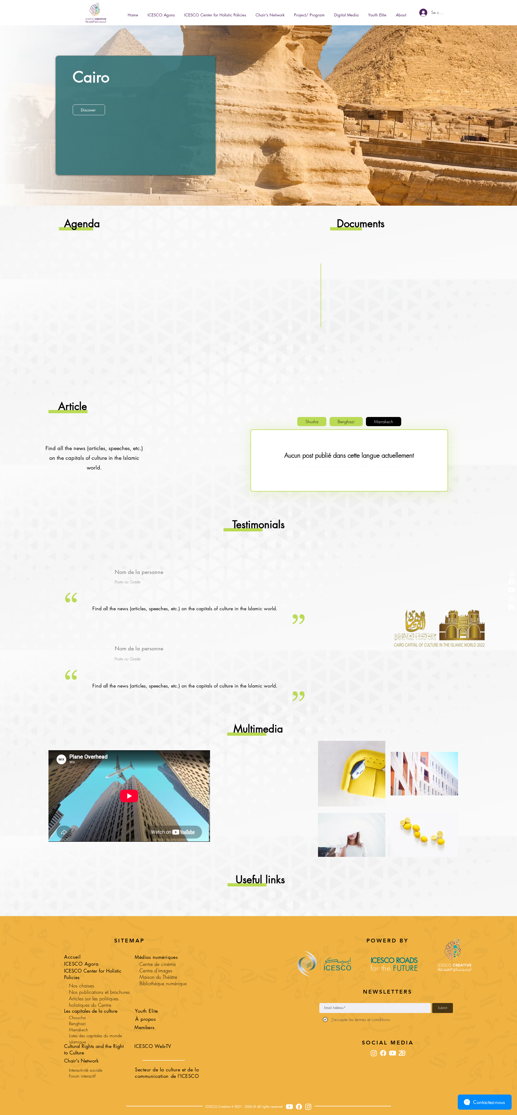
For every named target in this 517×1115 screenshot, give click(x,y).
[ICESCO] (512, 606)
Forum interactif (82, 1076)
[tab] (311, 421)
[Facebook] (512, 581)
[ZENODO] (512, 598)
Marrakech (78, 1030)
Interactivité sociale (85, 1070)
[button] (309, 12)
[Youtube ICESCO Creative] (289, 1107)
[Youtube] (512, 590)
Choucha (77, 1018)
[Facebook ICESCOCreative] (299, 1107)
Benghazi (77, 1023)
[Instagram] (512, 573)
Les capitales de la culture (90, 1011)
